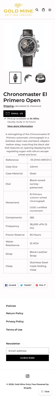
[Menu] (50, 9)
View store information (20, 126)
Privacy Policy (15, 321)
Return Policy (14, 313)
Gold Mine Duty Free (25, 384)
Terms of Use (14, 329)
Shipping (8, 106)
